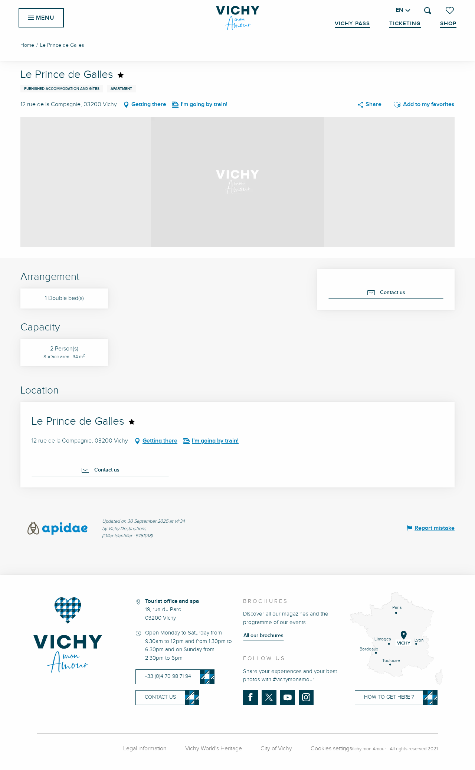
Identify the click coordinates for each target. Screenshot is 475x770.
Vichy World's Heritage (213, 748)
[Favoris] (450, 10)
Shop (448, 23)
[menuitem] (237, 18)
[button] (427, 10)
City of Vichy (276, 748)
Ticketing (405, 23)
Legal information (145, 748)
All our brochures (263, 636)
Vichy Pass (352, 23)
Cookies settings (331, 748)
